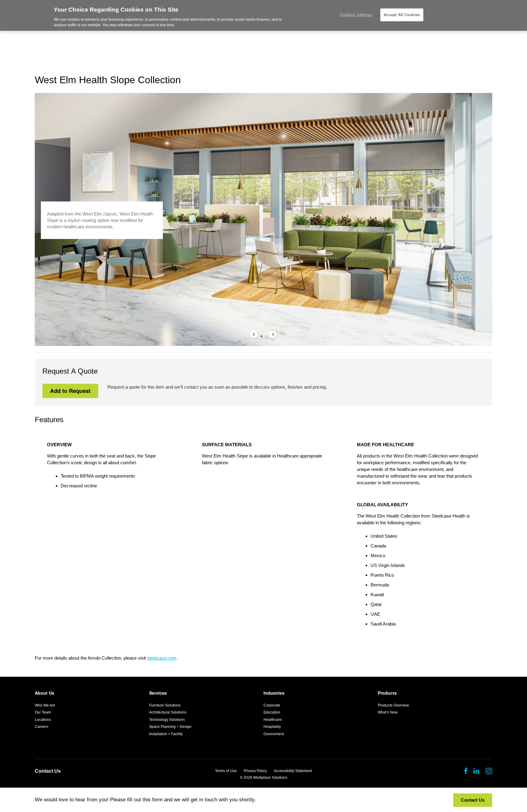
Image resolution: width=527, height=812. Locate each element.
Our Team (43, 712)
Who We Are (45, 705)
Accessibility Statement (293, 771)
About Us (44, 693)
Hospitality (272, 727)
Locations (43, 720)
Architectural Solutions (167, 712)
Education (272, 712)
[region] (263, 15)
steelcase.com (161, 658)
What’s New (388, 712)
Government (274, 734)
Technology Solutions (167, 720)
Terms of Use (226, 771)
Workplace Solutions (270, 777)
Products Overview (393, 705)
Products (387, 693)
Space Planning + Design (170, 727)
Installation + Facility (166, 734)
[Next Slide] (273, 334)
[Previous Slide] (254, 334)
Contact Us (48, 771)
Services (158, 693)
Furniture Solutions (165, 705)
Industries (274, 693)
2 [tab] (265, 336)
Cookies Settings (356, 14)
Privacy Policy (255, 771)
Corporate (272, 705)
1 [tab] (261, 336)
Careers (41, 727)
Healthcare (273, 720)
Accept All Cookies (402, 14)
